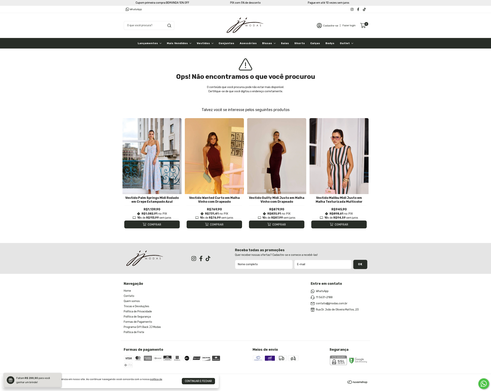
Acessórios (248, 43)
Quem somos (132, 301)
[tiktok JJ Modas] (364, 9)
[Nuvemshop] (357, 382)
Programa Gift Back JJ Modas (142, 327)
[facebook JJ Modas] (358, 9)
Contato (129, 296)
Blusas (267, 43)
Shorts (299, 43)
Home (127, 290)
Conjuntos (226, 43)
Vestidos (203, 43)
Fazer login (349, 25)
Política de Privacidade (138, 311)
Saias (285, 43)
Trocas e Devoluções (136, 306)
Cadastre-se (330, 25)
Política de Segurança (137, 316)
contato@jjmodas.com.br (331, 303)
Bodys (329, 43)
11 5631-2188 (324, 297)
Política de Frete (134, 332)
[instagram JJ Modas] (352, 9)
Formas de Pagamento (138, 322)
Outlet (345, 43)
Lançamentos (148, 43)
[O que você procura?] (169, 25)
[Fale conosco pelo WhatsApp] (483, 383)
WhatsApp (136, 9)
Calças (315, 43)
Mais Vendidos (177, 43)
